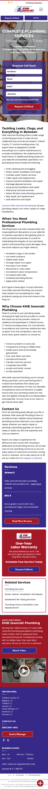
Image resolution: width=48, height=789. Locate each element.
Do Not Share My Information (20, 779)
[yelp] (8, 740)
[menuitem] (24, 589)
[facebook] (4, 740)
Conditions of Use (37, 779)
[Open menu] (41, 9)
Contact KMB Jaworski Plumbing (17, 205)
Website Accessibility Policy (31, 781)
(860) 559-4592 (10, 727)
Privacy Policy (4, 779)
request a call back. (33, 458)
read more (36, 484)
